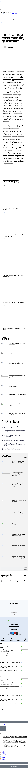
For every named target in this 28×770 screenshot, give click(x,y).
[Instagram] (17, 633)
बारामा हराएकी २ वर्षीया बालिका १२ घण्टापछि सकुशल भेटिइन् (18, 535)
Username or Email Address (6, 712)
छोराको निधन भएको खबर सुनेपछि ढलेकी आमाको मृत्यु (18, 546)
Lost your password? (4, 724)
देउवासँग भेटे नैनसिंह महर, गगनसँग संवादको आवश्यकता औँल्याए (18, 512)
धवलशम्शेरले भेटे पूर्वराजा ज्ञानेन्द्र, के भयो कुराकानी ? (13, 302)
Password (2, 716)
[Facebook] (11, 633)
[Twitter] (13, 633)
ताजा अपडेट (3, 640)
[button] (25, 639)
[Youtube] (15, 633)
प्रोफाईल (18, 640)
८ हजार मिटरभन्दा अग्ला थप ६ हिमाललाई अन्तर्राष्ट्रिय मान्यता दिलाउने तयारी (17, 353)
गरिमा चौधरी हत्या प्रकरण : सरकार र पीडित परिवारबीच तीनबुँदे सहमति (18, 557)
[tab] (14, 458)
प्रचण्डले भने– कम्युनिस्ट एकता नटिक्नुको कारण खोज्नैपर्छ (15, 426)
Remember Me (4, 720)
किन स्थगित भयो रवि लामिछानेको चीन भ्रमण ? (13, 449)
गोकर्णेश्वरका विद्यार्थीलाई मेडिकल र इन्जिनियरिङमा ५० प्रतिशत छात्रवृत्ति (16, 363)
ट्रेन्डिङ (11, 640)
